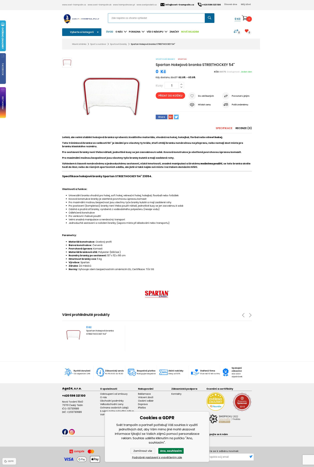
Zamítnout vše (142, 451)
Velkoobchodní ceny (111, 404)
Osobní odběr (146, 400)
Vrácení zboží (145, 397)
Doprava (143, 404)
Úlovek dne (230, 4)
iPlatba (142, 407)
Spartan (182, 59)
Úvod (109, 31)
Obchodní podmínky (112, 400)
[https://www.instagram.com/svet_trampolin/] (72, 432)
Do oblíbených (206, 95)
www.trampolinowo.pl (124, 4)
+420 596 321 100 (74, 396)
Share (161, 117)
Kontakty (176, 394)
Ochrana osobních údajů (114, 407)
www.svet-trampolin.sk (99, 4)
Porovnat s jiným (240, 95)
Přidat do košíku (170, 95)
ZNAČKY (174, 31)
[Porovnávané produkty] (236, 31)
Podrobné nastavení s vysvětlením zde (157, 457)
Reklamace (144, 394)
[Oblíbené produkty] (247, 31)
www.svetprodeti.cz (147, 4)
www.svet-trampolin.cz (74, 4)
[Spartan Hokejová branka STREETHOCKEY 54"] (111, 90)
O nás (103, 397)
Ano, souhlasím (171, 451)
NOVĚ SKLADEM (190, 31)
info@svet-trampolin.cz (179, 4)
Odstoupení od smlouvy (114, 394)
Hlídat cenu (204, 104)
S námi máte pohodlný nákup (117, 411)
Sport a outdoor (98, 44)
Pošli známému (240, 104)
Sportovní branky (118, 44)
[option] (93, 338)
